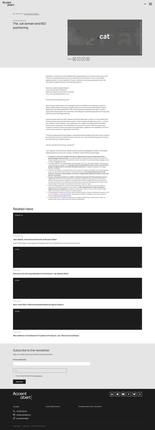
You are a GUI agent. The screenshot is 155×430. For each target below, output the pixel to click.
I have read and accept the (29, 376)
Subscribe (19, 382)
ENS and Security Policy (38, 426)
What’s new (19, 13)
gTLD (69, 151)
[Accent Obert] (8, 4)
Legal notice (26, 426)
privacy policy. (37, 376)
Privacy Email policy (19, 359)
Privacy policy (17, 426)
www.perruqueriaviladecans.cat (61, 196)
